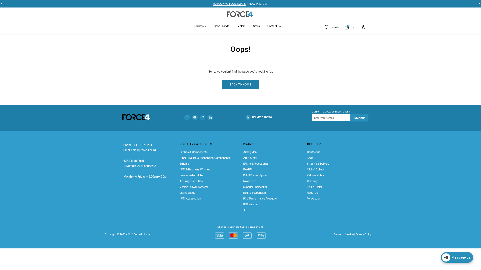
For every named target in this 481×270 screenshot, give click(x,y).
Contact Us (274, 26)
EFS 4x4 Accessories (255, 163)
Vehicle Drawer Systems (194, 187)
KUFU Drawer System (255, 175)
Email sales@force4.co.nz (140, 150)
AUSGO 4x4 (250, 158)
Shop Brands (221, 26)
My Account (314, 198)
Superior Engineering (255, 187)
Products (198, 26)
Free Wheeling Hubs (191, 175)
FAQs (310, 158)
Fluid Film (248, 169)
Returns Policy (315, 175)
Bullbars (184, 163)
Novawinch (249, 181)
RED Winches (251, 204)
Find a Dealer (314, 187)
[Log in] (363, 27)
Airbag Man (250, 152)
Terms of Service (344, 234)
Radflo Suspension (254, 192)
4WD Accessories (190, 198)
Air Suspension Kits (191, 181)
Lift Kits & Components (194, 152)
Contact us (313, 152)
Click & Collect (315, 169)
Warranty (312, 181)
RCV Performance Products (260, 198)
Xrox (246, 210)
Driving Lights (187, 192)
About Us (312, 192)
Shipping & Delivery (318, 163)
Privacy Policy (363, 234)
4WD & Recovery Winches (195, 169)
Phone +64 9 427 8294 (137, 144)
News (256, 26)
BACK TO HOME (240, 84)
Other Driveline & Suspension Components (205, 158)
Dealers (241, 26)
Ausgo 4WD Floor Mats (229, 3)
